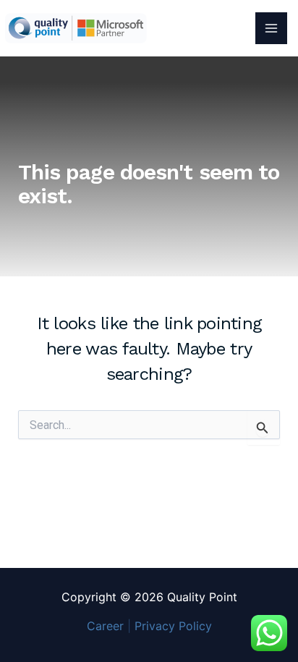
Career (105, 626)
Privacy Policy (173, 626)
